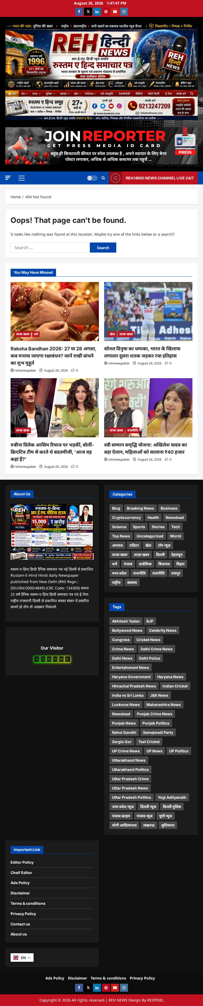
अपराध (117, 545)
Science (119, 526)
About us (19, 934)
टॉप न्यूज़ (164, 545)
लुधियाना (167, 825)
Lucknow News (126, 704)
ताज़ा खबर (141, 554)
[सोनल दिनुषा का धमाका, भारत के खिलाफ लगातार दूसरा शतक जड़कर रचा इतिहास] (148, 311)
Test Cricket (149, 741)
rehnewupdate (25, 370)
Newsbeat (175, 517)
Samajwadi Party (158, 732)
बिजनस (164, 564)
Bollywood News (127, 630)
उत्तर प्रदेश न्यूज (123, 806)
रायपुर (175, 573)
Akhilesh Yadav (126, 621)
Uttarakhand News (129, 760)
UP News (154, 751)
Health (153, 517)
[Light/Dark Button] (92, 177)
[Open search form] (103, 178)
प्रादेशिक (145, 564)
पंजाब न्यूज (145, 816)
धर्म (36, 334)
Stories (158, 526)
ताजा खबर (22, 334)
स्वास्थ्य (132, 582)
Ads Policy (20, 882)
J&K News (159, 695)
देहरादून (177, 554)
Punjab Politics (155, 723)
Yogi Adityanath (172, 797)
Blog (116, 508)
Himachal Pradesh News (134, 686)
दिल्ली (160, 554)
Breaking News (140, 508)
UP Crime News (126, 751)
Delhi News (122, 658)
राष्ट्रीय (116, 582)
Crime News (123, 649)
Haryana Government (131, 676)
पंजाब (128, 564)
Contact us (20, 924)
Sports (139, 526)
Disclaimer (20, 893)
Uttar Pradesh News (130, 788)
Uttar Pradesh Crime (130, 778)
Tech (175, 526)
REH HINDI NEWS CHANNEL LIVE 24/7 (160, 177)
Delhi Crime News (157, 649)
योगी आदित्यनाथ (124, 825)
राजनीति (132, 430)
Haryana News (170, 676)
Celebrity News (163, 630)
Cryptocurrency (126, 517)
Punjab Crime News (154, 714)
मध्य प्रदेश (119, 573)
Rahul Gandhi (124, 732)
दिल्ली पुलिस (172, 806)
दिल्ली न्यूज (148, 806)
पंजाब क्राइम (121, 816)
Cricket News (148, 639)
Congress (121, 639)
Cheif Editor (21, 872)
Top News (121, 536)
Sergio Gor (122, 741)
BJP (149, 621)
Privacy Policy (23, 913)
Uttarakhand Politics (130, 769)
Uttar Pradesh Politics (131, 797)
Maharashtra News (163, 704)
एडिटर (134, 545)
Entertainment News (130, 667)
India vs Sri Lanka (128, 695)
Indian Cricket (175, 686)
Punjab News (124, 723)
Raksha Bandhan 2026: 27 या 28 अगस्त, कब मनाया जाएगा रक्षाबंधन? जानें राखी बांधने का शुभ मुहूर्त (53, 356)
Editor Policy (22, 862)
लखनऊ (149, 825)
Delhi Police (149, 658)
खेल (112, 334)
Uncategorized (150, 536)
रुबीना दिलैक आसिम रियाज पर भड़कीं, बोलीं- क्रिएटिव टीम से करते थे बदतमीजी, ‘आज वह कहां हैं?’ (52, 452)
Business (169, 508)
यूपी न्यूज (165, 816)
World (175, 536)
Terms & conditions (28, 903)
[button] (8, 178)
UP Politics (178, 751)
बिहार (180, 564)
